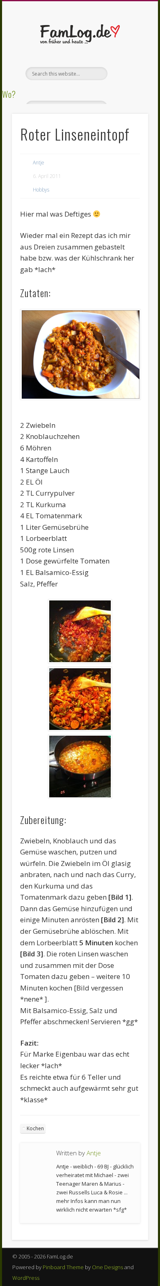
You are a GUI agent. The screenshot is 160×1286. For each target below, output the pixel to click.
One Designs (107, 1267)
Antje (38, 162)
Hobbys (41, 189)
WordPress (25, 1277)
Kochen (35, 1128)
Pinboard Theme (63, 1267)
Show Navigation (128, 73)
